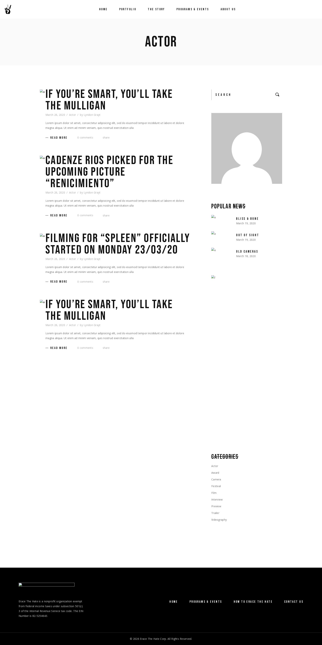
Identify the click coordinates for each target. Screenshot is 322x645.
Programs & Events (206, 602)
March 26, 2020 (55, 115)
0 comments (85, 137)
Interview (217, 499)
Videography (219, 519)
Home (173, 602)
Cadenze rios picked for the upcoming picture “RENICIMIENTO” (109, 172)
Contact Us (293, 602)
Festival (216, 486)
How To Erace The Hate (253, 602)
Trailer (215, 513)
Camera (216, 479)
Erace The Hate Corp (153, 639)
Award (215, 472)
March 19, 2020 (246, 223)
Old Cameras (247, 252)
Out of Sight (247, 235)
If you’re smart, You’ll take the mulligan (109, 100)
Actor (72, 115)
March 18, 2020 (246, 256)
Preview (216, 506)
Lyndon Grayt (92, 115)
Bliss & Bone (247, 219)
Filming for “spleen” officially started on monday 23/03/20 (117, 244)
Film (214, 493)
